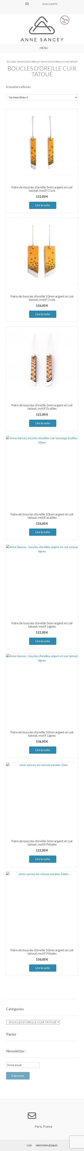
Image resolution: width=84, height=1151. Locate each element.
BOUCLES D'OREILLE (29, 61)
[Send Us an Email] (27, 4)
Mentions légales (46, 1145)
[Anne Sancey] (42, 29)
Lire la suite (42, 205)
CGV (29, 1145)
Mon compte (49, 4)
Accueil (11, 61)
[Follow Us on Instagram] (37, 4)
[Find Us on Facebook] (32, 4)
